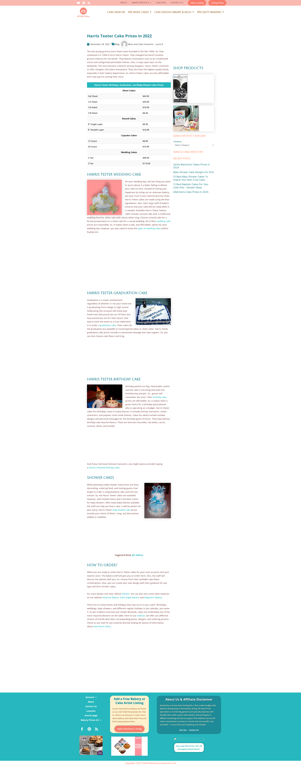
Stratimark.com (168, 763)
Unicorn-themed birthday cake (104, 467)
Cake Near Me (116, 12)
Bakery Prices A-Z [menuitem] (90, 720)
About (123, 3)
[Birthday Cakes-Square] (91, 745)
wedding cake (163, 221)
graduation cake (108, 325)
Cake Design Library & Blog (172, 12)
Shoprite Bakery (111, 597)
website (125, 593)
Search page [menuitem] (91, 715)
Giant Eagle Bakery (129, 597)
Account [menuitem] (90, 697)
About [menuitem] (91, 701)
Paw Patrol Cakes (102, 626)
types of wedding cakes (149, 228)
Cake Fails (161, 3)
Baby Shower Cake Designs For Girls (193, 172)
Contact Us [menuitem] (91, 706)
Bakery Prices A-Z (140, 3)
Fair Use (182, 730)
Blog (117, 44)
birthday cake (159, 397)
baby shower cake (122, 509)
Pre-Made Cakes (138, 12)
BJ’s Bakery (137, 555)
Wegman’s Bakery (153, 597)
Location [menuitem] (91, 710)
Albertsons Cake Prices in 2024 (190, 192)
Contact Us (177, 3)
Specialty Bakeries (209, 12)
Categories (177, 141)
